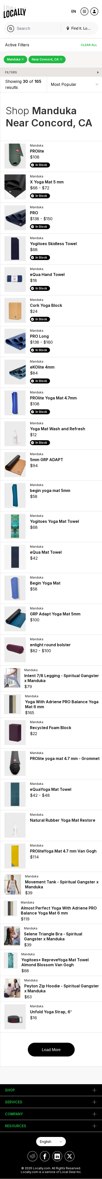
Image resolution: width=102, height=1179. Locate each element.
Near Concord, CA (45, 59)
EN (73, 11)
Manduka (14, 59)
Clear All (89, 45)
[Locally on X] (70, 1156)
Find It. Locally (82, 28)
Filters (11, 72)
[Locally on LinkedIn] (57, 1156)
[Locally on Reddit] (32, 1156)
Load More (51, 1050)
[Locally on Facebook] (45, 1156)
